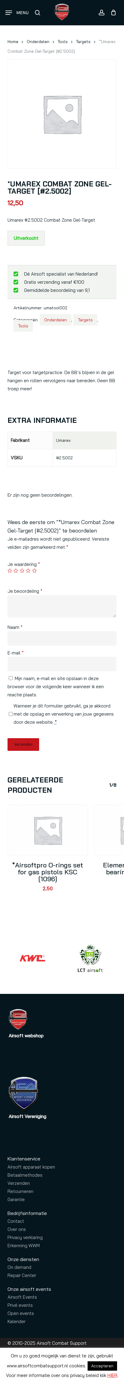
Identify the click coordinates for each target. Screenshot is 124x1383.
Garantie (16, 1199)
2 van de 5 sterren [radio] (16, 570)
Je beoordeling (25, 591)
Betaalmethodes (25, 1175)
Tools (63, 41)
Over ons (17, 1229)
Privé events (20, 1305)
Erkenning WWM (24, 1245)
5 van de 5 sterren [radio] (34, 570)
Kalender (17, 1321)
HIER (112, 1375)
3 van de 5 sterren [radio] (22, 570)
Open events (21, 1313)
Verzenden (19, 1183)
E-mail (16, 653)
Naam (15, 627)
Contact (16, 1221)
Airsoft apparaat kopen (31, 1167)
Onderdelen (38, 41)
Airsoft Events (22, 1297)
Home (13, 41)
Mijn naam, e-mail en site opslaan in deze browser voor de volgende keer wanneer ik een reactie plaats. (56, 687)
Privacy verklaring (25, 1237)
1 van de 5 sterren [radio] (10, 570)
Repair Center (22, 1275)
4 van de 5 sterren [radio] (28, 570)
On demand (19, 1267)
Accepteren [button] (102, 1365)
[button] (17, 13)
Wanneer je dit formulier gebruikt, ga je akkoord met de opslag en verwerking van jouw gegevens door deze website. (64, 714)
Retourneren (20, 1191)
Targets (83, 41)
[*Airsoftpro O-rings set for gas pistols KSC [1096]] (48, 830)
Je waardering (24, 564)
